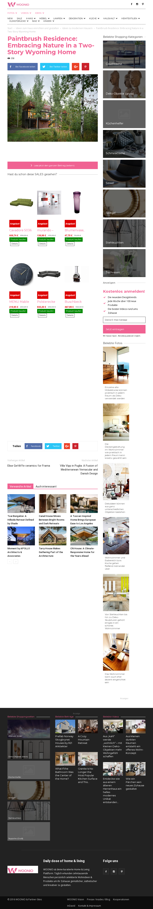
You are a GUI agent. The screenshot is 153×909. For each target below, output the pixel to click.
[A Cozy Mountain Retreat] (88, 726)
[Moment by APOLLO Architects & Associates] (21, 536)
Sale (19, 18)
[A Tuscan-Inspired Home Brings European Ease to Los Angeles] (84, 503)
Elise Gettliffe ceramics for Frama (28, 465)
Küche (93, 18)
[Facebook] (131, 4)
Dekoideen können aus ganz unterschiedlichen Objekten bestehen (115, 507)
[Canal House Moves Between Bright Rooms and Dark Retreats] (52, 503)
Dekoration (76, 18)
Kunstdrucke (18, 21)
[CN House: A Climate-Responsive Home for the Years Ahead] (84, 536)
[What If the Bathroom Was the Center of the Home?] (65, 759)
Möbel (43, 18)
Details (14, 243)
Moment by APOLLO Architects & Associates (18, 552)
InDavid (71, 905)
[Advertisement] (52, 152)
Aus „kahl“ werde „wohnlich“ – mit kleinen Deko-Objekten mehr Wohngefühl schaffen (112, 746)
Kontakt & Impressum (89, 905)
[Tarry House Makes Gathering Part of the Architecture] (52, 536)
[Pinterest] (143, 4)
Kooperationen (121, 899)
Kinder (47, 21)
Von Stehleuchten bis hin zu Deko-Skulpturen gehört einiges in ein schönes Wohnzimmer (116, 621)
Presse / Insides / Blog (98, 899)
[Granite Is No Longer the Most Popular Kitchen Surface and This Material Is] (88, 759)
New (10, 18)
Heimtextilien (129, 18)
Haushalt (109, 18)
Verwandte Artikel (20, 486)
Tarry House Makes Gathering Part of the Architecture (51, 552)
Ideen (38, 13)
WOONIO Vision (75, 899)
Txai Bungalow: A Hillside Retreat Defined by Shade (20, 520)
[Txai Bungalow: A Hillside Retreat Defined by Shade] (21, 503)
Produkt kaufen (18, 239)
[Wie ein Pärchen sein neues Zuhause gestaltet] (136, 769)
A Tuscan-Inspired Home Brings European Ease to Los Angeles (83, 520)
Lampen (57, 18)
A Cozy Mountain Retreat (83, 739)
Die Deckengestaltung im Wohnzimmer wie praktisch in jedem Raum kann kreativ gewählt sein (116, 451)
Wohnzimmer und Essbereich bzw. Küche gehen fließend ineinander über (115, 563)
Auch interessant (46, 486)
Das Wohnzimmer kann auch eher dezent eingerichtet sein (115, 678)
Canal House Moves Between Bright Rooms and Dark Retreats (51, 520)
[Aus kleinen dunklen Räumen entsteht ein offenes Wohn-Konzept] (136, 726)
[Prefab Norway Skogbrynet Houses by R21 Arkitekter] (65, 726)
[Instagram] (137, 4)
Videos (25, 13)
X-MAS (29, 18)
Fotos (10, 13)
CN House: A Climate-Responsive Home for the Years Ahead (82, 552)
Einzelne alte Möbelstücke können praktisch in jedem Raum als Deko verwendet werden (116, 393)
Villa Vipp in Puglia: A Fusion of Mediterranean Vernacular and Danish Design (79, 469)
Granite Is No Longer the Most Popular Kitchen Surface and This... (87, 775)
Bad (34, 21)
